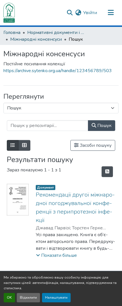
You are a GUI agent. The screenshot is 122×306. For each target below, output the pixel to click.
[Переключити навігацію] (111, 12)
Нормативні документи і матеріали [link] (55, 32)
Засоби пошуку (95, 145)
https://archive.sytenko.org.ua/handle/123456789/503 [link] (57, 71)
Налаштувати (56, 297)
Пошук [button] (104, 125)
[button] (9, 13)
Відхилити (28, 297)
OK (9, 297)
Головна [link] (11, 32)
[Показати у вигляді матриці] (24, 145)
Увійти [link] (90, 13)
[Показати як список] (13, 145)
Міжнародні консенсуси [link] (36, 39)
